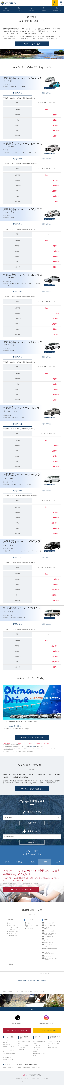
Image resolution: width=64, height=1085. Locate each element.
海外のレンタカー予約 (8, 1059)
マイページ (5, 1040)
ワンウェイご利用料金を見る (32, 789)
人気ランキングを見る (32, 44)
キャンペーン (18, 10)
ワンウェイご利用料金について (9, 1050)
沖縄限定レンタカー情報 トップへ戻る (32, 980)
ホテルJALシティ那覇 (49, 931)
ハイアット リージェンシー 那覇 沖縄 (50, 928)
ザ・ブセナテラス (48, 956)
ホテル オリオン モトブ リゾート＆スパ (50, 959)
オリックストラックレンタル (54, 1044)
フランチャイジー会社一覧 (54, 1041)
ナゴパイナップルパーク (14, 927)
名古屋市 (14, 1067)
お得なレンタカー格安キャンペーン (9, 1047)
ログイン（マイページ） (49, 1030)
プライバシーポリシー (38, 1045)
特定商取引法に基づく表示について (39, 1054)
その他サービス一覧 (52, 1047)
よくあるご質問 (21, 1047)
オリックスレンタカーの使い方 (24, 1042)
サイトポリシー (36, 1047)
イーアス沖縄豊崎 (30, 928)
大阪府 (19, 1067)
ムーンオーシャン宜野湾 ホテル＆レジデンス (50, 934)
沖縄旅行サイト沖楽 (13, 931)
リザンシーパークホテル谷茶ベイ (50, 949)
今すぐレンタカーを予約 (23, 889)
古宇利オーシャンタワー (14, 929)
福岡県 (28, 1067)
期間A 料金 (17, 93)
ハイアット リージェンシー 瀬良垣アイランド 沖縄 (50, 953)
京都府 (9, 1067)
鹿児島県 (38, 1067)
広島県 (24, 1067)
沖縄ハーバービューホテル (50, 925)
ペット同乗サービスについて (9, 1054)
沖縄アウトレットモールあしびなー (32, 926)
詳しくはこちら (45, 747)
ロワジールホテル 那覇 (49, 923)
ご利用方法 (43, 10)
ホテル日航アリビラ (48, 936)
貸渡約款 (35, 1051)
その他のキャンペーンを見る (32, 737)
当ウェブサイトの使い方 (23, 1045)
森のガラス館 (12, 925)
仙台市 (4, 1067)
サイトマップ (36, 1049)
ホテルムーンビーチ (48, 942)
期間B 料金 (46, 93)
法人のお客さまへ (7, 1057)
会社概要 (18, 1078)
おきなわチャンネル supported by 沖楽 (13, 934)
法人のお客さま (57, 10)
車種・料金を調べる (7, 1044)
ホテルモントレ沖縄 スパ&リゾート (50, 945)
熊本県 (33, 1067)
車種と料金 (31, 10)
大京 (10, 967)
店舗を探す (32, 823)
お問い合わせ (21, 1049)
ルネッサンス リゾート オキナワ (50, 939)
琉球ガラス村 (12, 923)
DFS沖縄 (28, 923)
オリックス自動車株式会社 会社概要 (39, 1042)
